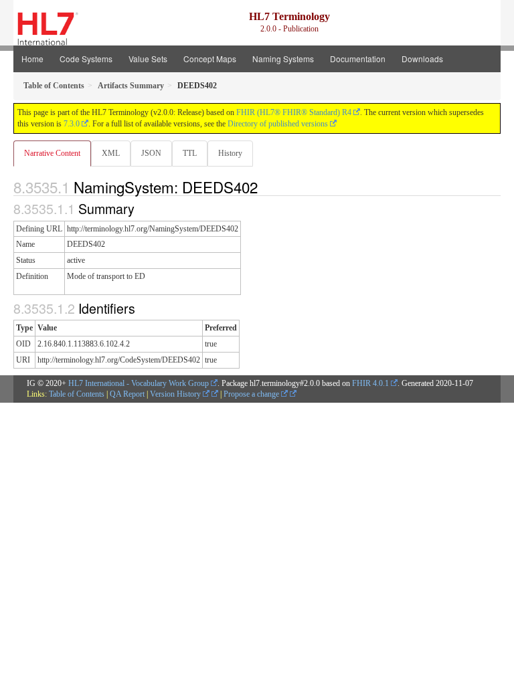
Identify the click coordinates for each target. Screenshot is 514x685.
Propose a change (252, 394)
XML (111, 153)
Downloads (422, 58)
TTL (190, 153)
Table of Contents (76, 394)
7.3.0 (72, 123)
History (230, 153)
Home (32, 58)
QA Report (127, 394)
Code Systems (86, 58)
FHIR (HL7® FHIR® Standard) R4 (293, 112)
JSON (151, 153)
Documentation (358, 58)
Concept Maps (209, 58)
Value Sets (147, 58)
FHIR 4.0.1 (370, 383)
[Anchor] (265, 186)
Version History (176, 394)
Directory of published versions (278, 123)
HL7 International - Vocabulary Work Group (138, 383)
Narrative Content (52, 153)
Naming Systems (283, 58)
